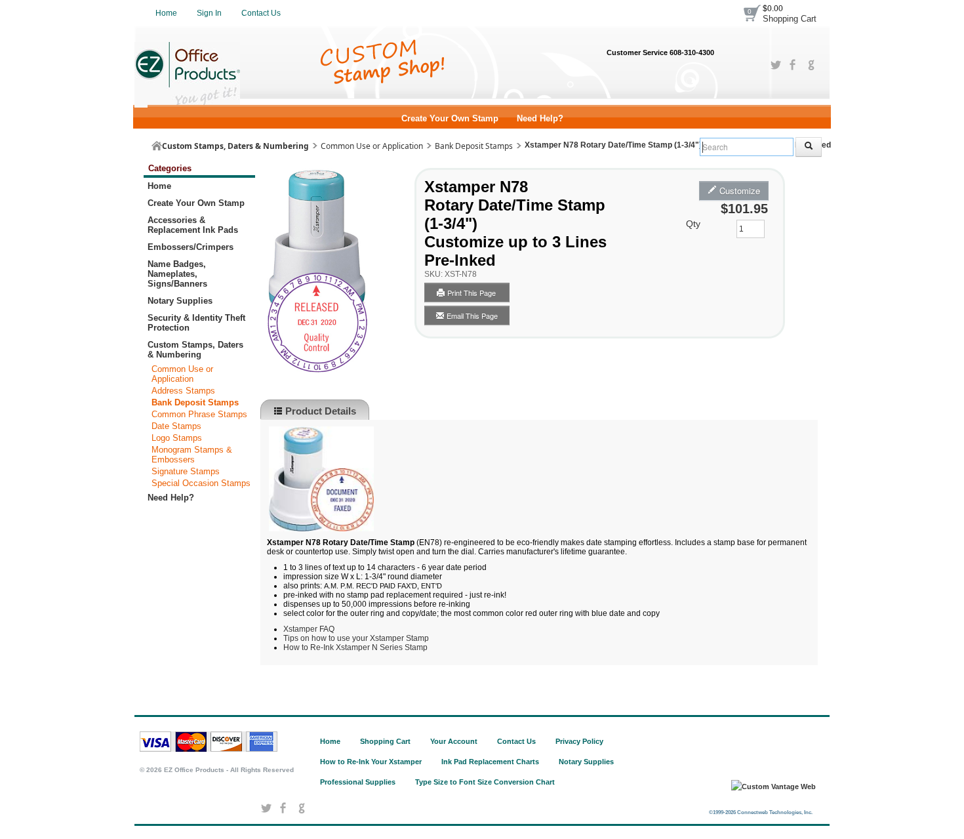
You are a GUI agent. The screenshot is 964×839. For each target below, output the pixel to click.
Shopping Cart (789, 19)
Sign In (209, 13)
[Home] (156, 146)
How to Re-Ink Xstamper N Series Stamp (355, 647)
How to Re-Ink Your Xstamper (371, 762)
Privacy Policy (579, 741)
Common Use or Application (372, 146)
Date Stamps (176, 426)
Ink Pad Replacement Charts (490, 762)
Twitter (775, 65)
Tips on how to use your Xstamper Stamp (356, 638)
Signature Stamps (185, 471)
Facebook (793, 65)
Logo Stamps (176, 438)
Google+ (810, 65)
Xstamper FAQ (308, 629)
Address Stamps (183, 391)
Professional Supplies (357, 782)
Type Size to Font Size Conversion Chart (485, 782)
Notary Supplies (586, 762)
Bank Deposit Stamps (474, 146)
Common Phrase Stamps (199, 414)
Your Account (453, 741)
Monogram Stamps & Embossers (191, 454)
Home (166, 13)
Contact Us (261, 13)
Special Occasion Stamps (201, 483)
